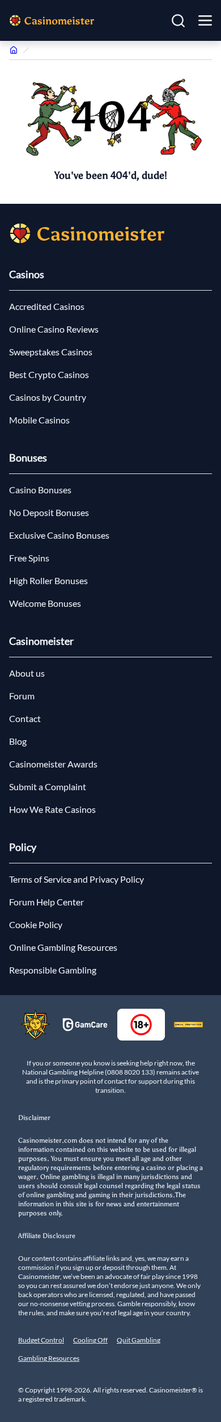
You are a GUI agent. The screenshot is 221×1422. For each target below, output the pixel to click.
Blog (18, 741)
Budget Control (41, 1340)
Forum (22, 695)
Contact (25, 718)
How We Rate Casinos (52, 809)
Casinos (26, 274)
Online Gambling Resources (63, 947)
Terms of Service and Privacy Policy (76, 879)
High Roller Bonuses (48, 580)
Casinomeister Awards (53, 763)
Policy (22, 847)
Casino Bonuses (40, 489)
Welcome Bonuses (45, 603)
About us (27, 673)
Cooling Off (90, 1340)
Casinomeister (41, 641)
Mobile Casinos (39, 419)
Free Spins (29, 557)
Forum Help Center (46, 901)
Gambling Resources (48, 1358)
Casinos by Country (47, 397)
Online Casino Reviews (54, 329)
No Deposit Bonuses (49, 512)
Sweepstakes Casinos (50, 351)
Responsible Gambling (52, 969)
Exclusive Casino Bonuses (59, 535)
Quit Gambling (138, 1340)
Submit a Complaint (47, 786)
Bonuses (28, 457)
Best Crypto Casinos (49, 374)
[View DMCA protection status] (188, 1025)
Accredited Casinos (46, 306)
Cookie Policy (35, 924)
